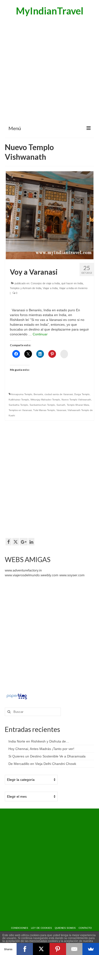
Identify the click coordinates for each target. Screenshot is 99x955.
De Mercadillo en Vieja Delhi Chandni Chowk (42, 764)
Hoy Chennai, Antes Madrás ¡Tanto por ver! (41, 749)
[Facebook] (25, 949)
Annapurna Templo (21, 394)
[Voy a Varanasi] (49, 215)
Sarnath (60, 405)
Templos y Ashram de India (25, 288)
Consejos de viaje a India (45, 283)
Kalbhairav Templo (19, 399)
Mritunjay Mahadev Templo (45, 399)
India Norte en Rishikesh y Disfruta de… (38, 741)
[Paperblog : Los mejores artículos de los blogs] (17, 696)
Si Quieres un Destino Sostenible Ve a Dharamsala (47, 756)
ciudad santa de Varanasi (58, 394)
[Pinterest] (58, 949)
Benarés (38, 394)
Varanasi (61, 410)
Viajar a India (50, 288)
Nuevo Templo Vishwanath (76, 399)
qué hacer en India (72, 283)
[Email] (74, 949)
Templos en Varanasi (20, 410)
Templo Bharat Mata (78, 405)
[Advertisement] (49, 70)
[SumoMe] (90, 949)
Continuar (40, 334)
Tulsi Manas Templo (44, 410)
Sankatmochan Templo (42, 405)
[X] (41, 949)
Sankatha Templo (18, 405)
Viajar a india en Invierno (73, 288)
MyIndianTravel (49, 11)
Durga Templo (82, 394)
